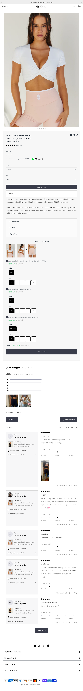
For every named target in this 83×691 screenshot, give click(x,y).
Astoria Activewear (35, 685)
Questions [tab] (20, 413)
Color (7, 165)
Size (7, 175)
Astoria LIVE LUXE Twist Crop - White (19, 289)
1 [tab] (37, 128)
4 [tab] (44, 128)
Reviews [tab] (10, 413)
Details (11, 194)
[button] (14, 145)
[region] (19, 401)
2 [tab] (39, 128)
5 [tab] (46, 128)
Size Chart (12, 228)
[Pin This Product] (77, 135)
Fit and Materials (14, 222)
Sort (60, 428)
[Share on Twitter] (74, 135)
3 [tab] (41, 128)
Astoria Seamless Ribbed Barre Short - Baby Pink (23, 317)
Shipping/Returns (14, 234)
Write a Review (71, 420)
